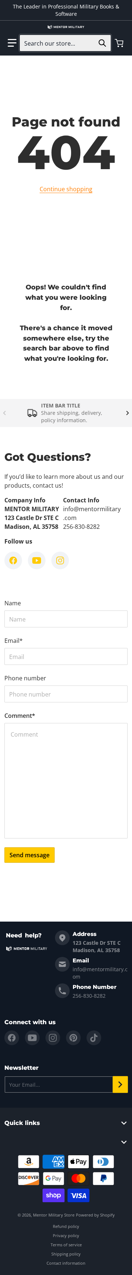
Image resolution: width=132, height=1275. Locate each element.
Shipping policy (66, 1254)
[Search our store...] (102, 43)
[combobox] (65, 43)
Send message (30, 855)
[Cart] (120, 43)
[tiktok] (94, 1037)
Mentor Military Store (53, 1215)
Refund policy (66, 1226)
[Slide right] (127, 413)
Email (13, 641)
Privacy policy (66, 1235)
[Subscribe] (120, 1084)
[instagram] (52, 1037)
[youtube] (32, 1037)
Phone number (25, 678)
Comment (19, 716)
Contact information (66, 1263)
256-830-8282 (89, 995)
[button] (12, 43)
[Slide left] (4, 413)
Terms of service (66, 1244)
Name (12, 603)
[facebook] (11, 1037)
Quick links (22, 1122)
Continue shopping (66, 189)
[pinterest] (73, 1037)
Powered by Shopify (95, 1215)
